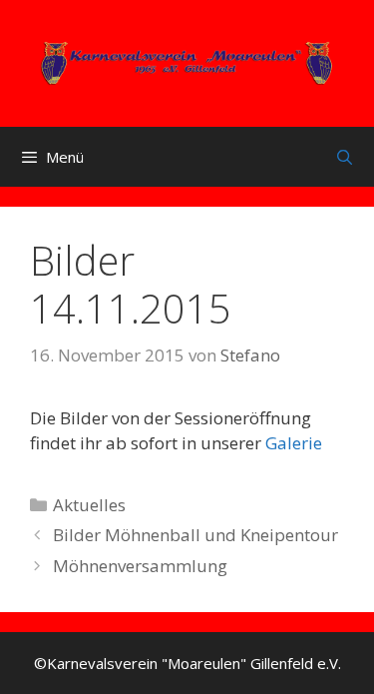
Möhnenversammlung (140, 565)
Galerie (293, 442)
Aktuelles (89, 504)
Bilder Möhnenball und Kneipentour (195, 534)
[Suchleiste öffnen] (344, 157)
